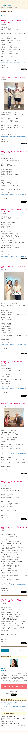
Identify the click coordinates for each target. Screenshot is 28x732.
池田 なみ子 (6, 668)
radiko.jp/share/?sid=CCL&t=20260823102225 (13, 136)
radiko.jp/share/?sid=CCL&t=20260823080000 (13, 194)
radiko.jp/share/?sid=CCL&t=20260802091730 (13, 453)
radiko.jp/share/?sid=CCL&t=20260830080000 (13, 62)
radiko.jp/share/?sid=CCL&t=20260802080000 (13, 512)
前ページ (5, 650)
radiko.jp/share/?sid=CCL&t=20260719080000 (13, 636)
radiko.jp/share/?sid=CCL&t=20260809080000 (13, 388)
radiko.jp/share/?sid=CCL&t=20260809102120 (13, 344)
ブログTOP (5, 15)
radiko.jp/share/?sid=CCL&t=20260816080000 (13, 256)
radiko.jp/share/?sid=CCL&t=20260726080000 (13, 584)
